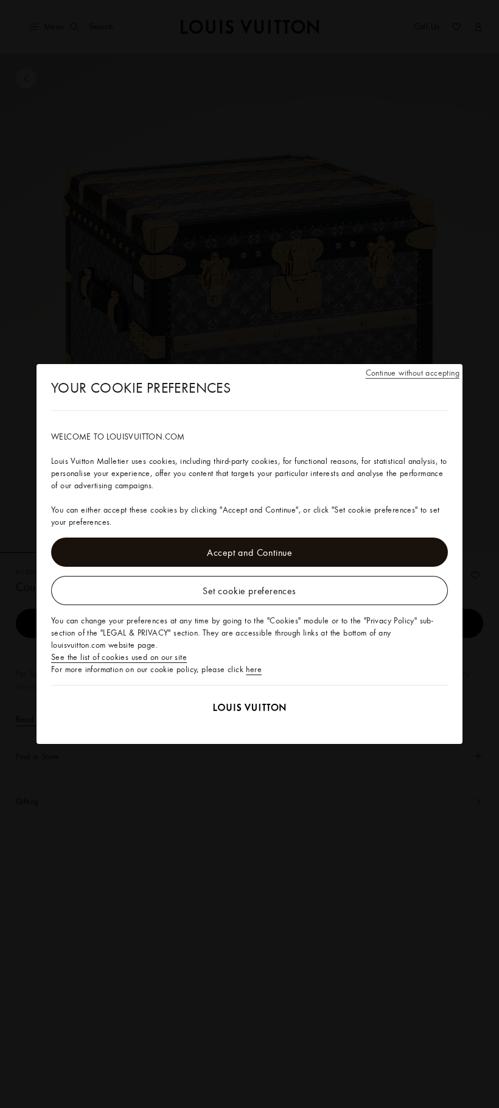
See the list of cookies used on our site (119, 656)
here (254, 669)
